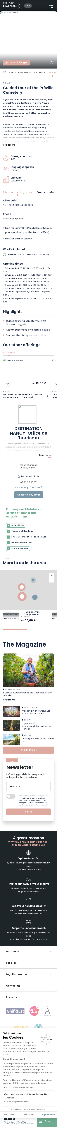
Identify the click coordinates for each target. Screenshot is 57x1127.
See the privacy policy (40, 805)
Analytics (9, 1098)
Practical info (40, 72)
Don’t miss (12, 952)
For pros (11, 963)
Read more (9, 145)
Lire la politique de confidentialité (18, 1087)
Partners (11, 997)
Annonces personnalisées (17, 1101)
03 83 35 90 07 (28, 482)
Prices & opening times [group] (17, 192)
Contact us (13, 986)
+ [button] (51, 575)
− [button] (51, 580)
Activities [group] (9, 353)
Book (47, 1121)
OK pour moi (47, 1114)
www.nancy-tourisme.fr (29, 487)
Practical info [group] (45, 192)
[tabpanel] (28, 251)
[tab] (15, 629)
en (27, 5)
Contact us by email (28, 495)
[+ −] (28, 590)
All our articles (29, 750)
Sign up (28, 812)
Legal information (17, 975)
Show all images (18, 62)
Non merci (9, 1114)
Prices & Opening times (20, 72)
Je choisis (28, 1114)
